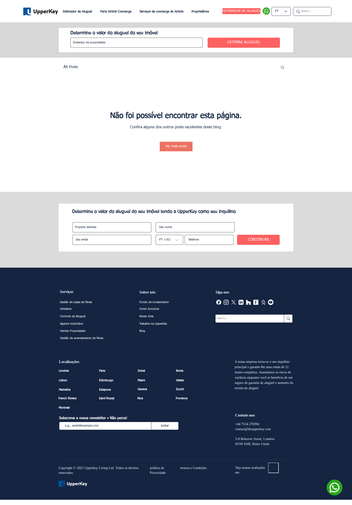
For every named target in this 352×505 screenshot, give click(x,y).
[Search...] (288, 319)
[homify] (263, 302)
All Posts (70, 67)
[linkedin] (241, 302)
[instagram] (226, 302)
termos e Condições (193, 468)
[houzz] (248, 302)
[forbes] (256, 302)
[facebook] (218, 302)
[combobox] (136, 43)
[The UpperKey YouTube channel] (270, 302)
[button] (282, 67)
